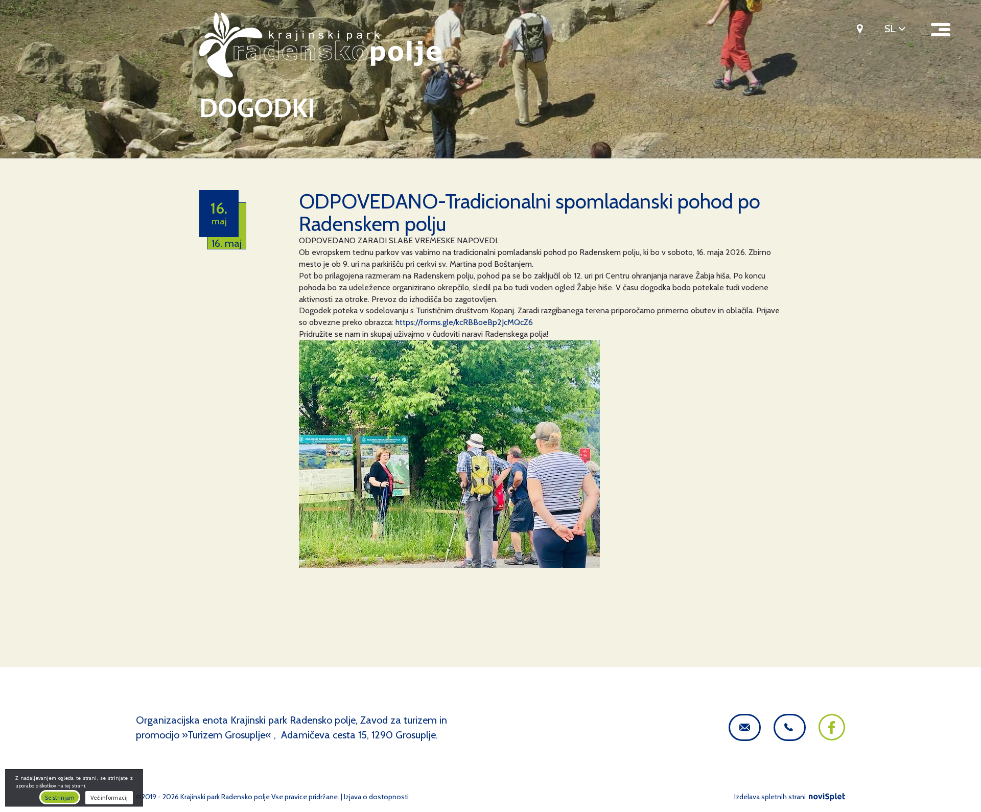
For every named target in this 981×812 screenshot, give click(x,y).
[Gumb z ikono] (856, 28)
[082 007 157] (790, 727)
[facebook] (832, 737)
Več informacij (109, 797)
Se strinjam (60, 797)
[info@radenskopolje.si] (745, 727)
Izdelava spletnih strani (770, 796)
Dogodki (257, 108)
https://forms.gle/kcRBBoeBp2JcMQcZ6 (464, 322)
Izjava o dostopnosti (376, 796)
